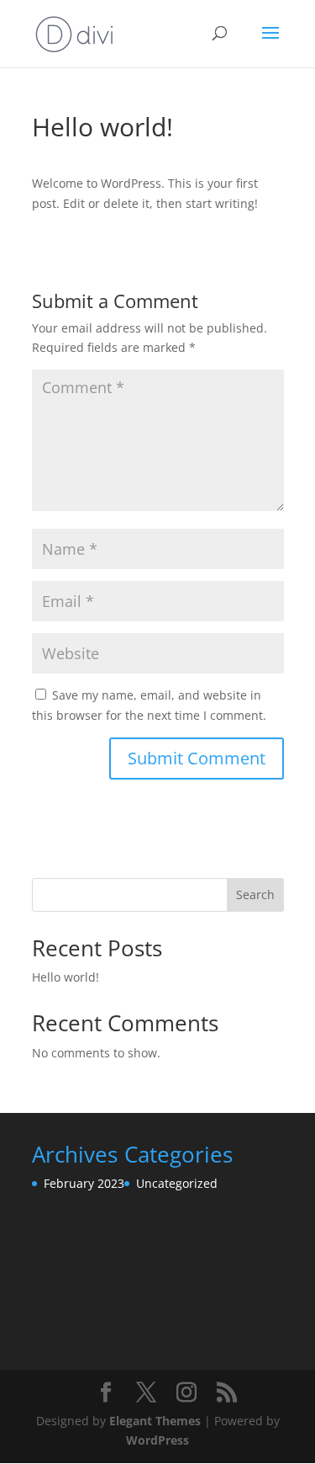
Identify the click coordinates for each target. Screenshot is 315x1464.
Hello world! (65, 977)
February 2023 (84, 1183)
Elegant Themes (155, 1421)
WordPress (157, 1440)
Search (255, 894)
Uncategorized (177, 1183)
